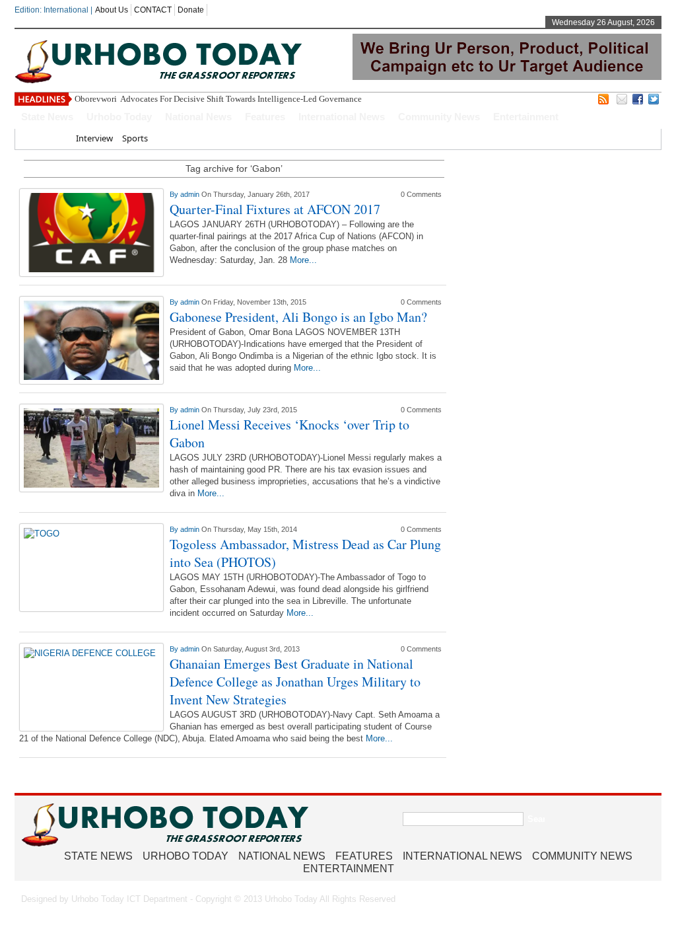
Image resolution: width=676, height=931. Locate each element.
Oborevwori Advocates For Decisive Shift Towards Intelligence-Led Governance (219, 99)
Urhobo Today (119, 116)
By (175, 194)
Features (265, 116)
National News (198, 116)
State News (47, 116)
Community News (439, 116)
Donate (191, 10)
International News (341, 116)
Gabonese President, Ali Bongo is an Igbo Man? (298, 317)
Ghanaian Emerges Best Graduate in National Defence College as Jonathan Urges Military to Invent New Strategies (295, 681)
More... (303, 260)
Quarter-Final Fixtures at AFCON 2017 (275, 209)
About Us (111, 10)
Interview (94, 138)
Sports (135, 138)
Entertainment (525, 116)
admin (190, 194)
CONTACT (153, 10)
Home (54, 138)
